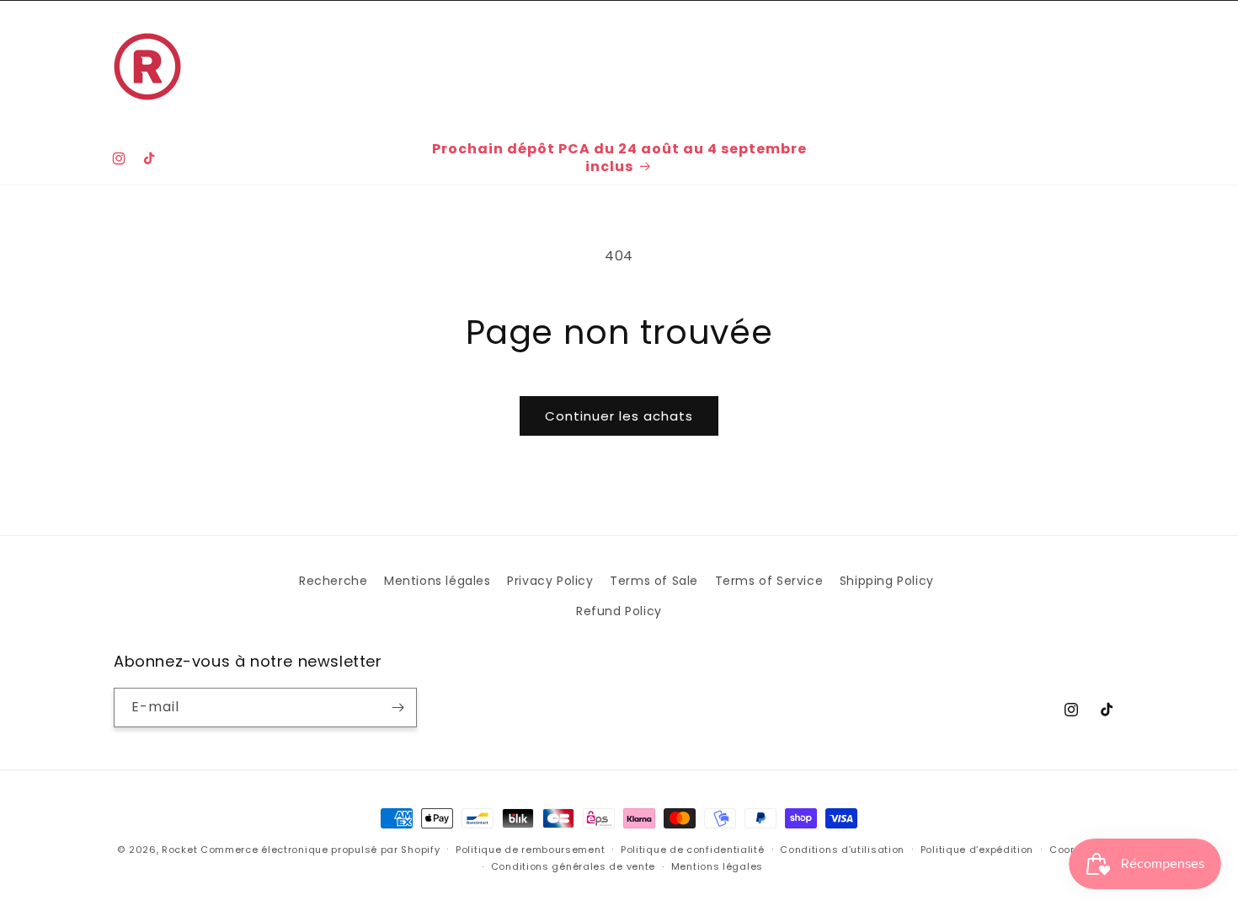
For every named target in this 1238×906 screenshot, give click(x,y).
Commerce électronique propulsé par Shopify (320, 849)
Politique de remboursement (530, 849)
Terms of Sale (654, 580)
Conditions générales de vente (573, 866)
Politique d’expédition (976, 849)
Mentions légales (437, 580)
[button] (283, 48)
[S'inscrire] (397, 707)
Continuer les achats (619, 416)
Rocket (179, 849)
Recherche (333, 580)
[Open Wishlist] (1072, 66)
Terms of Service (769, 580)
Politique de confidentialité (693, 849)
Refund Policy (619, 611)
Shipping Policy (887, 580)
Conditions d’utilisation (842, 849)
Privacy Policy (550, 580)
